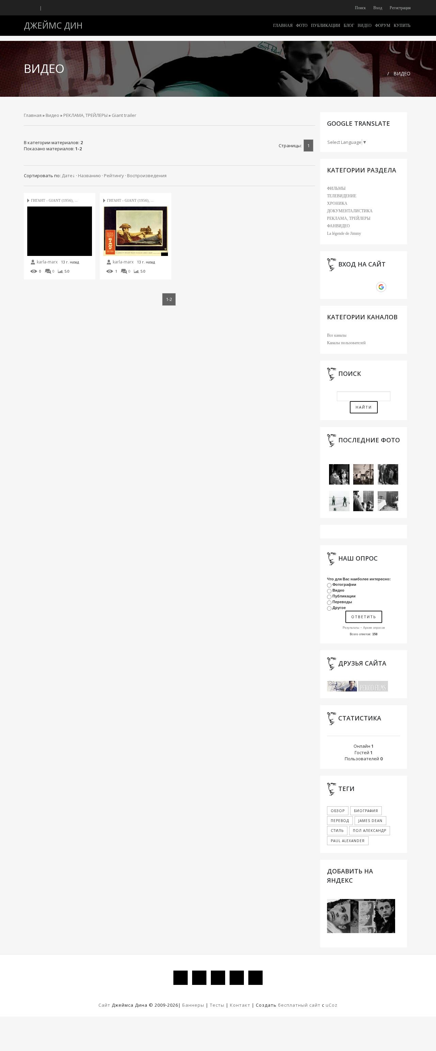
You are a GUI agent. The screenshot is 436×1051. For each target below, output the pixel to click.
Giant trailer (124, 115)
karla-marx (47, 262)
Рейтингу (114, 175)
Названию (89, 175)
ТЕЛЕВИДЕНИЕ (341, 196)
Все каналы (336, 335)
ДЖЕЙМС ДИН (53, 25)
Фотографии (344, 584)
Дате (67, 175)
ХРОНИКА (337, 203)
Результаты (351, 627)
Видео (401, 73)
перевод (340, 820)
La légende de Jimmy (344, 233)
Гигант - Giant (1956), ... (54, 200)
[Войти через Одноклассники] (393, 287)
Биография (366, 810)
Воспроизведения (147, 175)
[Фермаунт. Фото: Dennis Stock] (388, 501)
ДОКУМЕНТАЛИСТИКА (350, 211)
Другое (339, 608)
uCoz (332, 1005)
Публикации (344, 596)
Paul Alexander (348, 840)
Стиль (337, 830)
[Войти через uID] (335, 287)
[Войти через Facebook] (358, 287)
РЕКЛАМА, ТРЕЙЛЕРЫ (85, 115)
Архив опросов (374, 627)
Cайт (104, 1005)
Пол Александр (369, 830)
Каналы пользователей (346, 342)
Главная (33, 115)
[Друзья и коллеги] (363, 501)
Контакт (240, 1005)
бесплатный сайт (299, 1005)
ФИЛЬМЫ (336, 188)
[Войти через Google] (381, 287)
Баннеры (194, 1005)
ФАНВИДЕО (338, 226)
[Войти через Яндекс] (369, 287)
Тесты (217, 1005)
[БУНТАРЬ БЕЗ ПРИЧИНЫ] (339, 474)
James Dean (370, 820)
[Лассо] (339, 501)
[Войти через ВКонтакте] (346, 287)
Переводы (342, 602)
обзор (338, 810)
